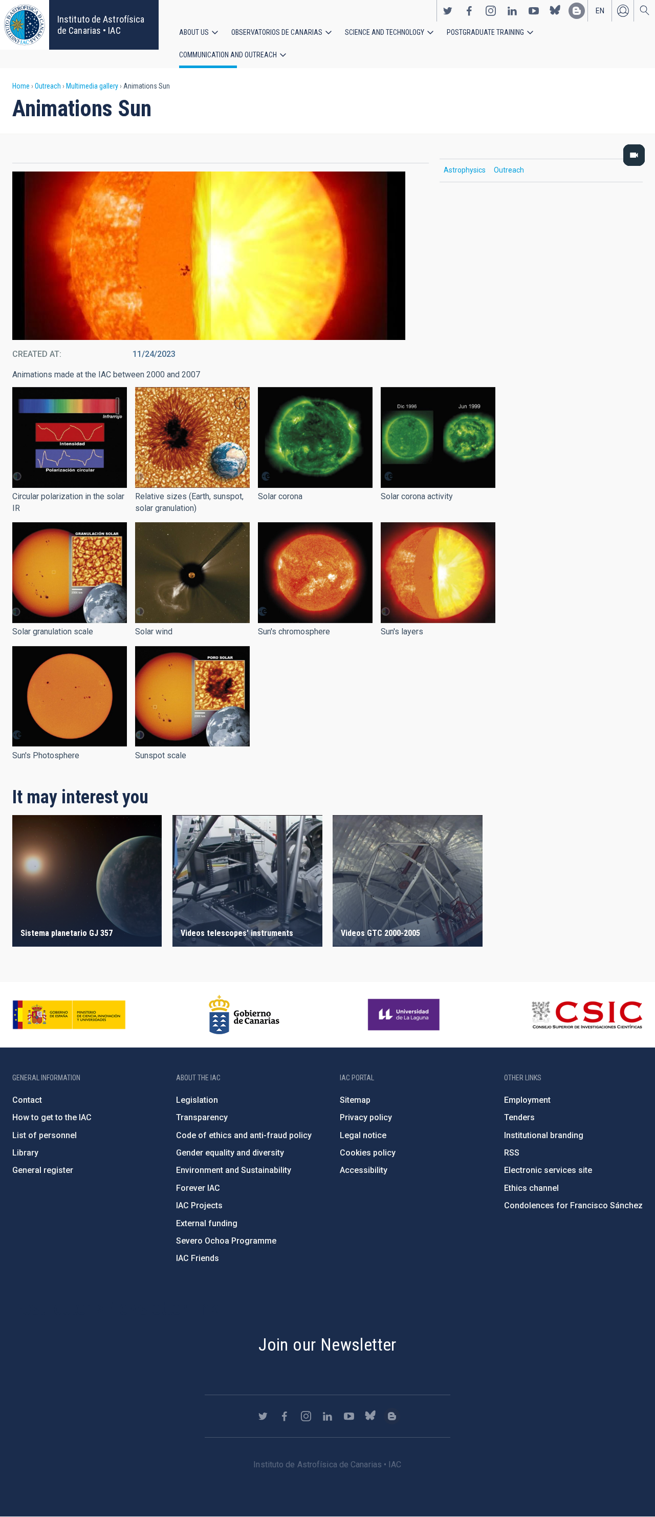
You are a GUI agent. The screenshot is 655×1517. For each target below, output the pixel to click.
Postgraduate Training (485, 32)
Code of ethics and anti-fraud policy (244, 1135)
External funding (206, 1223)
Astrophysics (465, 170)
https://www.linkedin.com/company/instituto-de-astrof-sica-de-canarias (512, 11)
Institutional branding (543, 1135)
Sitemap (355, 1100)
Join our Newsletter (327, 1344)
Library (25, 1153)
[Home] (24, 25)
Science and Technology (384, 32)
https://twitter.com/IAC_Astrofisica (447, 11)
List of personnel (44, 1135)
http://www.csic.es (587, 1014)
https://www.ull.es (405, 1014)
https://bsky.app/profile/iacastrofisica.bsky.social (555, 11)
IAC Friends (197, 1258)
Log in (623, 11)
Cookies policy (368, 1153)
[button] (69, 437)
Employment (527, 1100)
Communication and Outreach (228, 55)
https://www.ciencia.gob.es (69, 1015)
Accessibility (363, 1170)
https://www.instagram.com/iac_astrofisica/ (490, 11)
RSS (511, 1153)
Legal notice (363, 1135)
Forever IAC (198, 1188)
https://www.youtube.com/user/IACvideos (533, 11)
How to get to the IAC (52, 1117)
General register (42, 1170)
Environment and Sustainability (233, 1170)
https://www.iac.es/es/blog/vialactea (576, 11)
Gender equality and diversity (230, 1153)
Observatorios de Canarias (276, 32)
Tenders (519, 1117)
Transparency (202, 1117)
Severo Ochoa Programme (226, 1241)
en (600, 11)
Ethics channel (531, 1188)
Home (21, 86)
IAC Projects (199, 1205)
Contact (27, 1100)
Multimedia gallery (92, 86)
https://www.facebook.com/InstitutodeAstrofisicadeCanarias (469, 11)
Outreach (48, 86)
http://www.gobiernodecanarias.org (244, 1014)
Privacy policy (366, 1117)
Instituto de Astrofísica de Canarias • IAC (100, 25)
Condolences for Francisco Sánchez (573, 1205)
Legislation (197, 1100)
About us (194, 32)
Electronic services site (548, 1170)
